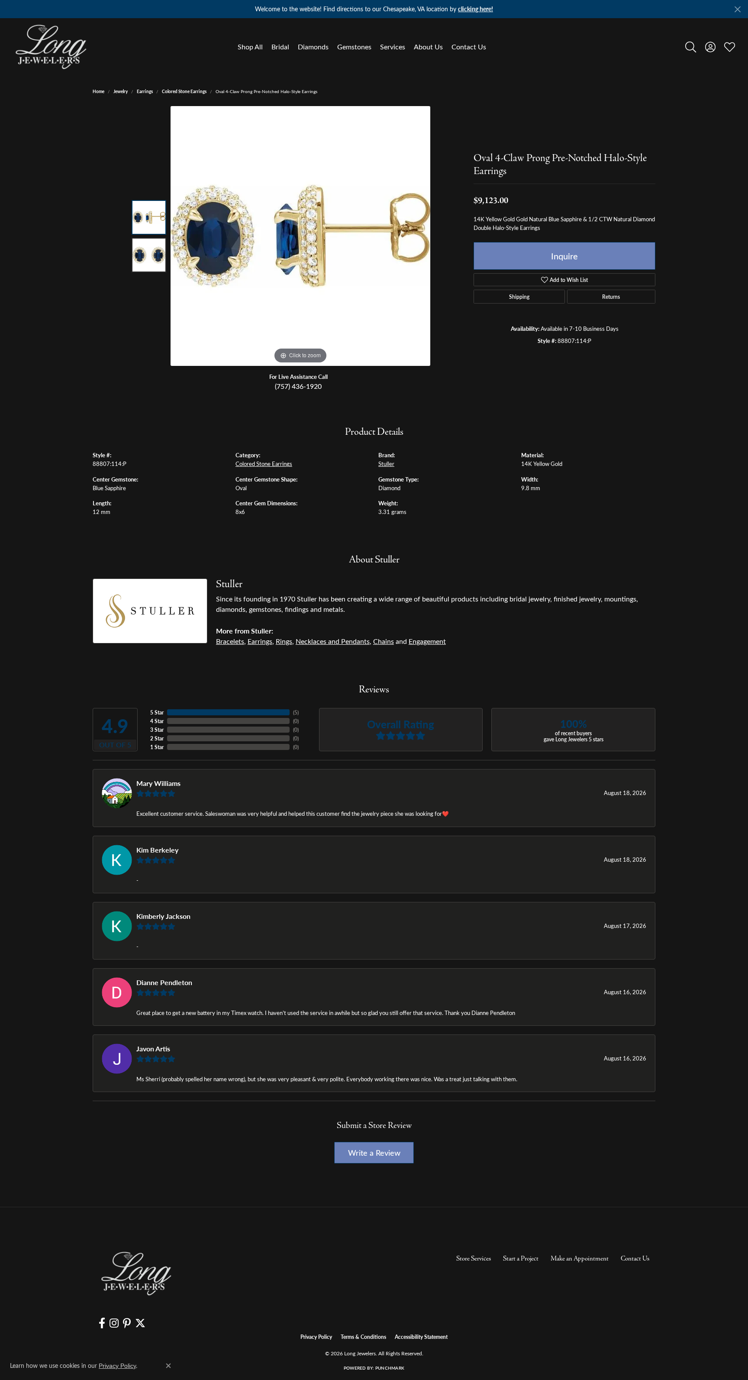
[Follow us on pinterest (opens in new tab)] (127, 1323)
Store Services (473, 1258)
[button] (690, 46)
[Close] (737, 9)
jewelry (120, 91)
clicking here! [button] (475, 9)
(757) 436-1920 (298, 386)
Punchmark (389, 1368)
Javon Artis (153, 1049)
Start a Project (520, 1258)
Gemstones (354, 46)
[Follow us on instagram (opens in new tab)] (114, 1323)
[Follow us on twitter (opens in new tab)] (140, 1323)
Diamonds (313, 46)
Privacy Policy (316, 1336)
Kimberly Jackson (163, 916)
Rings (284, 641)
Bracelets (230, 641)
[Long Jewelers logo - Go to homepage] (51, 46)
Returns (611, 296)
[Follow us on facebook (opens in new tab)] (102, 1323)
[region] (300, 236)
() (296, 712)
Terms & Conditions (363, 1336)
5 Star (157, 712)
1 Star (157, 746)
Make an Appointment (580, 1258)
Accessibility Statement (421, 1336)
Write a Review (374, 1152)
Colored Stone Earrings (184, 91)
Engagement (427, 641)
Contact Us (468, 46)
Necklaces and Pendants (333, 641)
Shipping (519, 296)
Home (98, 91)
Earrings (145, 91)
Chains (383, 641)
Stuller (386, 463)
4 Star (157, 720)
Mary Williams (158, 783)
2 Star (157, 738)
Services (392, 46)
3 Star (157, 729)
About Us (428, 46)
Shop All (250, 46)
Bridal (280, 46)
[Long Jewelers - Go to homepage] (136, 1274)
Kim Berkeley (157, 850)
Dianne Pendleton (164, 982)
